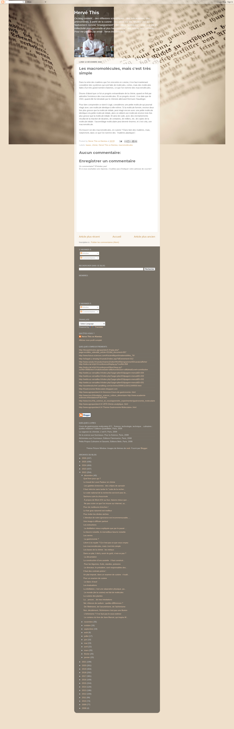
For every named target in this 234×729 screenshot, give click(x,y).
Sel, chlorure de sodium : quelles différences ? (103, 603)
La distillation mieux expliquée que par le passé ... (105, 528)
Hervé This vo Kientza (108, 145)
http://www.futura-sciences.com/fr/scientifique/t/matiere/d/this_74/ (107, 355)
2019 (84, 669)
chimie (95, 145)
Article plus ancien (144, 236)
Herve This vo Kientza (92, 337)
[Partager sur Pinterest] (136, 141)
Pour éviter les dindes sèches (96, 514)
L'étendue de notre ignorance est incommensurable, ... (106, 518)
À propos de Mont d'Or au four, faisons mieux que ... (106, 500)
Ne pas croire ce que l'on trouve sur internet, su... (104, 503)
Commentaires (88, 258)
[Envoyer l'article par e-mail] (121, 141)
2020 (84, 665)
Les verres (87, 536)
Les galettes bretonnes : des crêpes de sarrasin (104, 486)
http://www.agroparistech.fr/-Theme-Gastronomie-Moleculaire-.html (107, 407)
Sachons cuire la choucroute (95, 496)
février (87, 654)
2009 (84, 705)
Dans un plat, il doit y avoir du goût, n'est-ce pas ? (104, 553)
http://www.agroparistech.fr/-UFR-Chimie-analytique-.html (103, 404)
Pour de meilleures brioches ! (95, 507)
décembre (88, 475)
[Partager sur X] (130, 141)
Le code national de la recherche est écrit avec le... (105, 493)
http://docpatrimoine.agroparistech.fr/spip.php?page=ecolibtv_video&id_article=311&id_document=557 (102, 351)
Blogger (144, 448)
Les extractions (89, 525)
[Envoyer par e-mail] (125, 141)
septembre (89, 629)
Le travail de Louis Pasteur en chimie (99, 482)
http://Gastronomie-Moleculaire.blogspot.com (98, 389)
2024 (84, 465)
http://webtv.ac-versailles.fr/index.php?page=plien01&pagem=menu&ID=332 (111, 379)
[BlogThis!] (128, 141)
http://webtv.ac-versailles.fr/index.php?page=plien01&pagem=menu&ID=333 (111, 376)
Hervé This (86, 12)
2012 (84, 694)
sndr (128, 448)
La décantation (90, 557)
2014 (84, 687)
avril (86, 647)
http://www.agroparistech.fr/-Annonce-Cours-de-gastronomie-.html (107, 392)
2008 (84, 708)
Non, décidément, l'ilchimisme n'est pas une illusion (105, 610)
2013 (84, 690)
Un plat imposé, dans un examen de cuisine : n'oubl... (106, 575)
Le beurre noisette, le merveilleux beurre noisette (104, 532)
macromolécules (126, 145)
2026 (84, 458)
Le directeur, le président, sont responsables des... (105, 568)
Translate (99, 327)
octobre (87, 625)
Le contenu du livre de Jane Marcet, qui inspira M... (105, 617)
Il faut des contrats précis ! (94, 571)
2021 (84, 662)
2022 (84, 472)
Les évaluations (90, 585)
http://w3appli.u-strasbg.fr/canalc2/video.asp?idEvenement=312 (106, 359)
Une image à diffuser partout (95, 521)
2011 (84, 698)
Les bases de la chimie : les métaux (98, 550)
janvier (87, 657)
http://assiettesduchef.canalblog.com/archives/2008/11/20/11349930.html (110, 386)
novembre (88, 622)
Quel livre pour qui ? (92, 479)
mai (86, 643)
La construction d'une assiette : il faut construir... (104, 560)
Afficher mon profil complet (90, 340)
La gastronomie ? (91, 539)
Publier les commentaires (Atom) (105, 242)
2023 (84, 469)
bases (88, 145)
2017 (84, 676)
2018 (84, 673)
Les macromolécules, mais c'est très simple (102, 546)
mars (86, 650)
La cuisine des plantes (93, 596)
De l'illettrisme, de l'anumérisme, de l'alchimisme (104, 607)
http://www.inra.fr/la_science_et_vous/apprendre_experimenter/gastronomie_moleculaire (117, 401)
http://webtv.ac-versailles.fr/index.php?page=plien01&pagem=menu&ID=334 (111, 373)
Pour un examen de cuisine (95, 578)
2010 (84, 701)
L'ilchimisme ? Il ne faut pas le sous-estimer (102, 614)
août (86, 632)
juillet (86, 636)
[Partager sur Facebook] (133, 141)
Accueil (117, 236)
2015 (84, 683)
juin (86, 640)
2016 (84, 680)
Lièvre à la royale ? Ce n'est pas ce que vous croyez (105, 543)
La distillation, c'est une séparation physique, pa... (104, 589)
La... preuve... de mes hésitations (97, 600)
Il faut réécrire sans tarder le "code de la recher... (104, 489)
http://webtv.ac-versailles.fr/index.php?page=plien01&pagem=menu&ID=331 (111, 383)
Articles (85, 253)
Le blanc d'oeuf (90, 582)
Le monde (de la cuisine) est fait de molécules (103, 592)
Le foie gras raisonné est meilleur (97, 511)
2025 (84, 462)
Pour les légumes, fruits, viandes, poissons (102, 564)
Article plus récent (89, 236)
